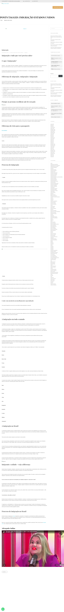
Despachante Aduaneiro (54, 216)
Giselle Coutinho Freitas (14, 52)
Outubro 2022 (52, 146)
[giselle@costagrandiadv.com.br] (2, 601)
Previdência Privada (53, 269)
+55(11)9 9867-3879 (7, 598)
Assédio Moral (53, 191)
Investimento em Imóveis (54, 252)
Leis (51, 260)
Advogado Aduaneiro (54, 170)
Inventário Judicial (53, 251)
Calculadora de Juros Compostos (55, 196)
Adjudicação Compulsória (54, 164)
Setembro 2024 (53, 132)
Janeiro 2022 (52, 149)
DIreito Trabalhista (53, 228)
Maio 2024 (52, 135)
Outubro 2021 (52, 152)
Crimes (52, 205)
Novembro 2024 (53, 130)
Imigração (5, 50)
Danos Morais (52, 207)
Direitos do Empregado (54, 229)
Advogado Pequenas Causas (54, 183)
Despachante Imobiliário (54, 217)
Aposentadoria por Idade (54, 190)
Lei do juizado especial (54, 256)
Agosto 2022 (52, 147)
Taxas (51, 276)
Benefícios (52, 193)
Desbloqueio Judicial (53, 213)
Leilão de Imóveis (53, 259)
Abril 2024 (52, 136)
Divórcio (52, 231)
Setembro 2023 (53, 137)
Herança (52, 240)
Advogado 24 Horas (53, 169)
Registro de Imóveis (54, 66)
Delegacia (52, 209)
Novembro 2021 (53, 151)
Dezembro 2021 (53, 150)
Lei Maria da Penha (53, 258)
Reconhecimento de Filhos (54, 272)
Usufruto (52, 282)
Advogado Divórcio (53, 175)
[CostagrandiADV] (6, 7)
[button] (2, 609)
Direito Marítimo (53, 227)
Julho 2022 (52, 148)
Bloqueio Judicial (53, 194)
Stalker (52, 274)
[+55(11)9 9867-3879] (2, 598)
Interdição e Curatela (57, 55)
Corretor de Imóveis (53, 204)
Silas (52, 55)
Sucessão (52, 275)
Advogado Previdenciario (54, 184)
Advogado (52, 168)
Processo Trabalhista (53, 270)
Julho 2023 (52, 139)
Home (1, 20)
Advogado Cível (53, 171)
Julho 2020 (52, 154)
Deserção (52, 214)
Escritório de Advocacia (54, 236)
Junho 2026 (52, 124)
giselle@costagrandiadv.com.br (8, 601)
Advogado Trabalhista (54, 185)
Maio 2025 (52, 125)
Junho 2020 (52, 155)
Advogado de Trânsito (54, 174)
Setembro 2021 (53, 153)
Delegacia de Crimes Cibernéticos (55, 211)
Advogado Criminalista (54, 173)
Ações (51, 163)
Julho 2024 (52, 134)
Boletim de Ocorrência (54, 195)
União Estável (52, 279)
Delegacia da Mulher (53, 210)
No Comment (21, 52)
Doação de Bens (53, 235)
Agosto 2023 (52, 138)
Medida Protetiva (53, 261)
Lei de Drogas (53, 254)
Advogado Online (53, 182)
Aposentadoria (53, 187)
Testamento (52, 277)
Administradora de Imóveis (54, 166)
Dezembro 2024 (53, 129)
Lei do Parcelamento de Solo (55, 257)
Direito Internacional (53, 226)
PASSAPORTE (4, 130)
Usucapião (52, 281)
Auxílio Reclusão (53, 192)
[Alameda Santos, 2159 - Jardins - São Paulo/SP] (2, 595)
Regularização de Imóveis (54, 273)
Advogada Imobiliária (54, 167)
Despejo (52, 218)
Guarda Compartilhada (54, 239)
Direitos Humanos (53, 230)
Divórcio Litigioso (53, 234)
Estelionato (52, 237)
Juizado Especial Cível (54, 253)
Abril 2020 (52, 156)
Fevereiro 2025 (53, 127)
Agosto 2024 (52, 133)
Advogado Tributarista (54, 186)
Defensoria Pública (53, 208)
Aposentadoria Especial (54, 188)
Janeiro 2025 (52, 128)
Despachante (52, 215)
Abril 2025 (52, 126)
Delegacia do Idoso (53, 212)
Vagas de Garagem (53, 283)
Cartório (52, 197)
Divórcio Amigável (53, 233)
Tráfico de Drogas (53, 278)
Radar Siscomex (53, 271)
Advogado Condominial (54, 172)
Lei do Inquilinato (53, 255)
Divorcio (52, 232)
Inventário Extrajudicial (54, 250)
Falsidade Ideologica (53, 238)
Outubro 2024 (52, 131)
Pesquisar (52, 73)
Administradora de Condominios (55, 165)
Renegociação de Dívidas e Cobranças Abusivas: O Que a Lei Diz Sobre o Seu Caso (56, 37)
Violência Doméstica (53, 284)
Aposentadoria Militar (54, 189)
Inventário (52, 247)
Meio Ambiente (53, 262)
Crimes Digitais (53, 206)
